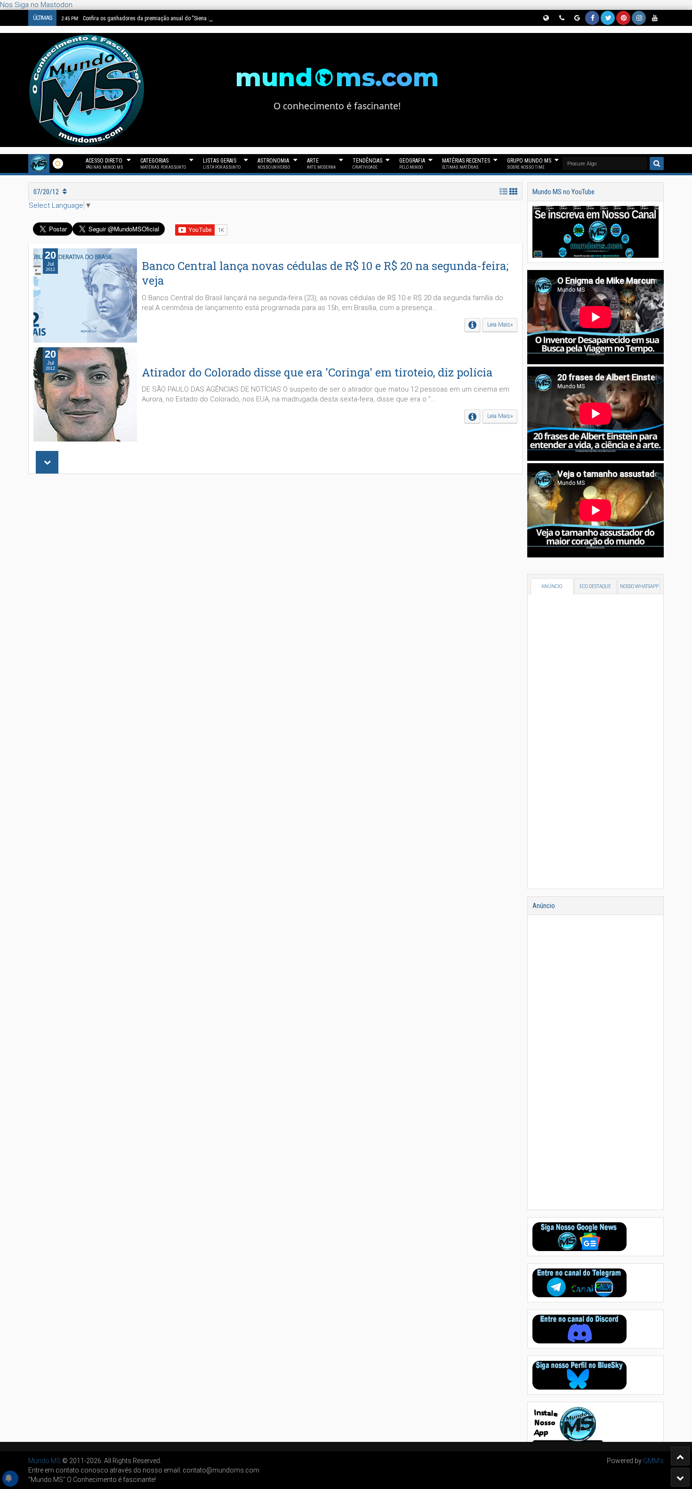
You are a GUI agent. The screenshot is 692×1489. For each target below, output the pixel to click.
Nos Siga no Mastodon (36, 4)
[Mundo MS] (38, 163)
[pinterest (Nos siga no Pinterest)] (623, 18)
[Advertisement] (275, 607)
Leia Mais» (500, 324)
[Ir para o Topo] (680, 1456)
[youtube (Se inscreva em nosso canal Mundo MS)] (654, 18)
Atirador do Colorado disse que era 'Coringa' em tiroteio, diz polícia (317, 372)
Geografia (412, 163)
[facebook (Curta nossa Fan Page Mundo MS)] (592, 18)
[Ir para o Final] (680, 1477)
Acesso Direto (104, 163)
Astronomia (273, 163)
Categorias (163, 163)
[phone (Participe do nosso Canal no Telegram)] (561, 18)
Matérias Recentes (466, 163)
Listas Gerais (222, 163)
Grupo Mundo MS (529, 163)
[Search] (657, 163)
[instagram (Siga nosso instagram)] (639, 18)
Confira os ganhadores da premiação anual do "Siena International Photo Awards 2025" (172, 18)
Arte (321, 163)
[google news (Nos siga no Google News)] (577, 18)
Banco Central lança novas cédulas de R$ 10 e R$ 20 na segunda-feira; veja (325, 273)
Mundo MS (44, 1460)
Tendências (367, 163)
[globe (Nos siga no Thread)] (546, 18)
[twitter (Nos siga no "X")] (608, 18)
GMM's (653, 1460)
